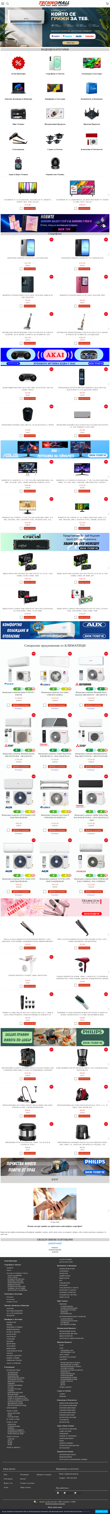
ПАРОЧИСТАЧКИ (13, 1417)
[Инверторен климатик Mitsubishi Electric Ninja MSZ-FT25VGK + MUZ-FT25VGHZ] (91, 732)
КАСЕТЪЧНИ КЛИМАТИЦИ (68, 1405)
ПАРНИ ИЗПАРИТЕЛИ (67, 1374)
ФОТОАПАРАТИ (64, 1448)
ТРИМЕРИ (11, 1428)
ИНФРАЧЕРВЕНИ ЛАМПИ (68, 1377)
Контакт (23, 1479)
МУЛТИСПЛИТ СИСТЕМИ (67, 1417)
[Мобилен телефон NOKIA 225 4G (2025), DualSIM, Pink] (82, 285)
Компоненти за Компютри (66, 1266)
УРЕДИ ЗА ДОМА (12, 1411)
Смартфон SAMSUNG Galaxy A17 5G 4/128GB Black (82, 258)
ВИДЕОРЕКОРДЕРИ (65, 1457)
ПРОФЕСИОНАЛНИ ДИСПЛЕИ (69, 1445)
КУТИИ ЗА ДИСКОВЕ (13, 1332)
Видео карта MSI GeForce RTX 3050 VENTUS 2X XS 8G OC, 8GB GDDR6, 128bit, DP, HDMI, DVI (82, 575)
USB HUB (10, 1353)
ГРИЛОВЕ (11, 1391)
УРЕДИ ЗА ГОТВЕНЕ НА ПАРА (17, 1398)
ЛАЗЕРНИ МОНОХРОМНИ (69, 1308)
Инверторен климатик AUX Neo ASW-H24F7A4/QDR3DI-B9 (55, 880)
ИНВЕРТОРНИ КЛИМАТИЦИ (68, 1403)
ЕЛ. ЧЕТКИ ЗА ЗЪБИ (13, 1419)
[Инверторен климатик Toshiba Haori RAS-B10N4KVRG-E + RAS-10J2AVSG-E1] (54, 732)
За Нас (6, 1487)
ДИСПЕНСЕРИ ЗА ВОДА (15, 1403)
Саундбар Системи (12, 1301)
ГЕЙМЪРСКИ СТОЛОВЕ (14, 1360)
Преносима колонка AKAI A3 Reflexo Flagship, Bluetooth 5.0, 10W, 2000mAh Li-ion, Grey (82, 426)
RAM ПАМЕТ (63, 1285)
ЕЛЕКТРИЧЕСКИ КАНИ (15, 1392)
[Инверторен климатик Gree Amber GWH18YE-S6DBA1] (54, 671)
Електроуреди (9, 1367)
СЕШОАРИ (11, 1439)
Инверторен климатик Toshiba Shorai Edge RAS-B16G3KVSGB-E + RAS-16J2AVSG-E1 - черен (91, 817)
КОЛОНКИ (10, 1341)
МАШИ (10, 1443)
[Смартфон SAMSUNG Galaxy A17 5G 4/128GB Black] (82, 247)
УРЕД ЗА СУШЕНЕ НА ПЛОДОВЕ (18, 1400)
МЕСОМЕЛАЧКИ (13, 1394)
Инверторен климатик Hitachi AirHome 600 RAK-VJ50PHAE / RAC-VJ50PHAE (91, 880)
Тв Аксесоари (11, 1299)
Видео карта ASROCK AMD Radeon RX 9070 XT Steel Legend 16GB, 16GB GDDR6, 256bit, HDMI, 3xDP (82, 610)
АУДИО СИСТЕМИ (65, 1431)
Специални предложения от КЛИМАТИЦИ (55, 645)
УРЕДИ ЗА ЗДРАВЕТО (13, 1447)
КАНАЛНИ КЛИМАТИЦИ (67, 1412)
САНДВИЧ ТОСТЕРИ (14, 1389)
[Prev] (4, 27)
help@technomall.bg (71, 1474)
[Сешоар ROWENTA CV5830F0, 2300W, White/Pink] (27, 965)
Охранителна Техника (65, 1451)
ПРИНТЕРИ (63, 1304)
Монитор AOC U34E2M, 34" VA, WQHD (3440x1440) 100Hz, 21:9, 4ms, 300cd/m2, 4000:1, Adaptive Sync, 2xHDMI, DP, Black (82, 518)
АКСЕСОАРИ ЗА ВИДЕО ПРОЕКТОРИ (71, 1338)
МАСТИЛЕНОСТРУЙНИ (68, 1310)
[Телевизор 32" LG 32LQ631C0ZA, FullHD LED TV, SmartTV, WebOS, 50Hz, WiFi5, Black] (27, 188)
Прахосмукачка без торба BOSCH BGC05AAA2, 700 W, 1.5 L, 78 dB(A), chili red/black (82, 1106)
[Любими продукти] (102, 3)
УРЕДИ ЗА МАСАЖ (66, 1381)
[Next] (106, 27)
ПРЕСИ (10, 1441)
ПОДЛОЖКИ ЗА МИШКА (15, 1327)
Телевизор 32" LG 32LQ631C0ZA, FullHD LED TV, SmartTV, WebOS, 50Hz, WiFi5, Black (28, 201)
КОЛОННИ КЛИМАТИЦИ (67, 1408)
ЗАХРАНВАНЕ (63, 1271)
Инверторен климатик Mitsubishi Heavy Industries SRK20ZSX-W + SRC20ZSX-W (91, 693)
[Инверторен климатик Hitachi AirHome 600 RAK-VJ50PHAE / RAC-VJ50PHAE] (91, 857)
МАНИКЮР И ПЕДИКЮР (16, 1430)
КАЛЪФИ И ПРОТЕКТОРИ (16, 1279)
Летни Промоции (10, 1261)
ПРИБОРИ (62, 1396)
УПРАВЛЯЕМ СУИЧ (66, 1350)
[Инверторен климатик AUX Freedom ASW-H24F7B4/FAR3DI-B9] (18, 793)
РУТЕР (61, 1345)
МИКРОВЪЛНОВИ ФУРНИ (16, 1378)
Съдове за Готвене (64, 1391)
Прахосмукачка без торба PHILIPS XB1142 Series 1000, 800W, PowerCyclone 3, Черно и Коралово (28, 1106)
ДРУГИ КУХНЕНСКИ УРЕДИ (17, 1405)
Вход (5, 1474)
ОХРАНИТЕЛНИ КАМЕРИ (67, 1454)
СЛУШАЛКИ (11, 1339)
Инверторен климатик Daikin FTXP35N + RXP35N (18, 693)
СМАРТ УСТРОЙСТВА (14, 1363)
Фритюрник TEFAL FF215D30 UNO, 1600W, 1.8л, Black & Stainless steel (27, 1143)
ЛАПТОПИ (10, 1308)
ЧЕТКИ (10, 1444)
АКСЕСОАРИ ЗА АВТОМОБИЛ (17, 1290)
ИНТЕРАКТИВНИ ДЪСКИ (67, 1331)
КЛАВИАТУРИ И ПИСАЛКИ (17, 1286)
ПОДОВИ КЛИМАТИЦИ (67, 1415)
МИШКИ (9, 1325)
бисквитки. (86, 1511)
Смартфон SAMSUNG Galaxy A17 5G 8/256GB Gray (27, 258)
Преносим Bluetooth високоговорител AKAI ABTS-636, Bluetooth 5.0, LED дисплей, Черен (82, 389)
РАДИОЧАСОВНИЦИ (66, 1443)
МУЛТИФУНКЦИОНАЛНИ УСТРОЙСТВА (72, 1316)
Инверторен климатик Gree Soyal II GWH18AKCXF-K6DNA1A (55, 816)
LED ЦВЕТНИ (64, 1322)
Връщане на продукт (44, 1474)
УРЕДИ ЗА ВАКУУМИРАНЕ (16, 1396)
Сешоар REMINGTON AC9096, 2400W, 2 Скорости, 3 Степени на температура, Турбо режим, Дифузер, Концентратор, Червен (82, 977)
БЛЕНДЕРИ (11, 1383)
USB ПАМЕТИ (11, 1336)
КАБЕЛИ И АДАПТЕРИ (14, 1355)
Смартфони (10, 1268)
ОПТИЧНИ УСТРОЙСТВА (67, 1292)
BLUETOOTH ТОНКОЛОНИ (68, 1429)
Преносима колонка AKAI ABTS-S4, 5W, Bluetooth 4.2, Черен (28, 425)
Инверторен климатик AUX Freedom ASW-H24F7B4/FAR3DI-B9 (19, 816)
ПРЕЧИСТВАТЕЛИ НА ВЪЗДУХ (70, 1363)
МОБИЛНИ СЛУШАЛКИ (15, 1281)
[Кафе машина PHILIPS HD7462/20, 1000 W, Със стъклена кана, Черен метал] (82, 1057)
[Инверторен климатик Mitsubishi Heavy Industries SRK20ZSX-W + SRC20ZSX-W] (91, 671)
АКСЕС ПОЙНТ (64, 1354)
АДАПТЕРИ (63, 1359)
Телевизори (10, 1297)
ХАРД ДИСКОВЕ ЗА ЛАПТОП (68, 1288)
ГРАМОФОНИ (63, 1433)
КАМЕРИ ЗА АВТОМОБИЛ (67, 1436)
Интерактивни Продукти (66, 1328)
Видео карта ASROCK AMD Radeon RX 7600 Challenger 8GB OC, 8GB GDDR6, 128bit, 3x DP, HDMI (28, 610)
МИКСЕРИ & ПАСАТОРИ (16, 1381)
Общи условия (25, 1487)
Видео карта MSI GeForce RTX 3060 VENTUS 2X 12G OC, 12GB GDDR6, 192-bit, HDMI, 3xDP (27, 575)
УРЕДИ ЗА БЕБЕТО (65, 1387)
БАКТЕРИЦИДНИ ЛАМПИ (68, 1379)
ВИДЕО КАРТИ (64, 1278)
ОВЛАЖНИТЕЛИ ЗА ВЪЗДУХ (69, 1364)
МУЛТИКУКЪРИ (13, 1372)
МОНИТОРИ (11, 1315)
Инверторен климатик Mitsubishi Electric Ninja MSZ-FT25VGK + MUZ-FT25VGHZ (91, 755)
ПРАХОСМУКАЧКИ (14, 1413)
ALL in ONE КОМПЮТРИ (14, 1313)
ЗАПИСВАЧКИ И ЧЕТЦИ (14, 1351)
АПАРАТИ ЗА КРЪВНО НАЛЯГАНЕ (71, 1370)
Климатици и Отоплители (66, 1400)
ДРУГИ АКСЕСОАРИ (66, 1262)
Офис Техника (62, 1301)
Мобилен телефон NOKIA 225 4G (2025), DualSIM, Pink (82, 295)
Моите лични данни (55, 1507)
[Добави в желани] (21, 208)
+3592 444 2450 (71, 1478)
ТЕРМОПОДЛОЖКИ (66, 1375)
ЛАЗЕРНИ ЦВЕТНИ (66, 1306)
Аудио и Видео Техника (65, 1426)
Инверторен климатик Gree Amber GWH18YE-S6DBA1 (55, 693)
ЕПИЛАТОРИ (12, 1424)
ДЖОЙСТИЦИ (11, 1344)
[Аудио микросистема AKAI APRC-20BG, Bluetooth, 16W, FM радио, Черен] (27, 377)
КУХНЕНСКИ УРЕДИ (13, 1370)
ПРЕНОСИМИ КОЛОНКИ (16, 1283)
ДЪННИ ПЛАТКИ (64, 1276)
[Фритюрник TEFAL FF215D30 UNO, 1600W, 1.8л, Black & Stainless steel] (27, 1132)
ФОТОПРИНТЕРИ (66, 1313)
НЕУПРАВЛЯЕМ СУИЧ (67, 1352)
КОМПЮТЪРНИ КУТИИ (67, 1269)
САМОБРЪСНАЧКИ (14, 1426)
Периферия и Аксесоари (13, 1319)
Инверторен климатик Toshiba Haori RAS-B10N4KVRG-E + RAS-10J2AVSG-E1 (55, 755)
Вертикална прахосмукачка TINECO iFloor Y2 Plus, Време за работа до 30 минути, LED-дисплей (82, 333)
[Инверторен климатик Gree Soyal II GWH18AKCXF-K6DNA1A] (54, 793)
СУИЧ (61, 1348)
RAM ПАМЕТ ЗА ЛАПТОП (67, 1290)
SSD (60, 1280)
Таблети (9, 1270)
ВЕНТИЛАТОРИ (64, 1422)
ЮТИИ (10, 1415)
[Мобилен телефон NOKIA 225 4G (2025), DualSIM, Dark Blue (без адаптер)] (27, 285)
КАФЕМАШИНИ (12, 1408)
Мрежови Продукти (64, 1342)
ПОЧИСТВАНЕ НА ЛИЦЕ (16, 1434)
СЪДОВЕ (62, 1394)
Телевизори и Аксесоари (13, 1294)
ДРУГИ (62, 1385)
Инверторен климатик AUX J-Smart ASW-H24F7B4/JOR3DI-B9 (18, 880)
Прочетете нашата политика (55, 1504)
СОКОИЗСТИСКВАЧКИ (15, 1385)
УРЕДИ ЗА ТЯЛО (12, 1422)
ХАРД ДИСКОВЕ (64, 1283)
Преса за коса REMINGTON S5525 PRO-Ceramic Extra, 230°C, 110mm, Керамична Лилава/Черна (82, 940)
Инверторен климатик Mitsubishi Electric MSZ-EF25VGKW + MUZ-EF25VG (19, 755)
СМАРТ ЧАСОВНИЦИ (15, 1275)
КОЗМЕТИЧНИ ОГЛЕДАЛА (16, 1432)
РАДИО (61, 1441)
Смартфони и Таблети (12, 1265)
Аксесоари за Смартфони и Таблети (17, 1273)
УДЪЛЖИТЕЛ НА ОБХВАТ (67, 1357)
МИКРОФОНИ (11, 1348)
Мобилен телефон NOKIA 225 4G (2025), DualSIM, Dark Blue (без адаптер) (28, 296)
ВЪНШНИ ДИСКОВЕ (13, 1329)
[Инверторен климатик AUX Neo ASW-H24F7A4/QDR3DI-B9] (54, 857)
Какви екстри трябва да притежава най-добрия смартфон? (55, 1226)
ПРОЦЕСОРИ (63, 1273)
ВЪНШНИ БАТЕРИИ (14, 1285)
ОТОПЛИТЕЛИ (64, 1420)
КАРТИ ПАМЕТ (11, 1334)
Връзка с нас (8, 1483)
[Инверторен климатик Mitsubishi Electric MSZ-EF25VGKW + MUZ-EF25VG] (18, 732)
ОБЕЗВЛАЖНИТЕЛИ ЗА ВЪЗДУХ (70, 1366)
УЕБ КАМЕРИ (11, 1346)
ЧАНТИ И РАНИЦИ (65, 1259)
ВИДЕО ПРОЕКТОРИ (66, 1336)
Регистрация (8, 1479)
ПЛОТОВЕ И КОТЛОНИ (15, 1402)
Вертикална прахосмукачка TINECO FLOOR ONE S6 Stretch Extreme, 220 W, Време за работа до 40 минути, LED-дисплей (27, 334)
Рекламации (24, 1474)
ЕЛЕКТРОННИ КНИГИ (66, 1438)
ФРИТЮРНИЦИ (13, 1374)
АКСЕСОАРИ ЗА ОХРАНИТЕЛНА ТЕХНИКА (73, 1459)
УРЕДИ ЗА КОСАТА (13, 1436)
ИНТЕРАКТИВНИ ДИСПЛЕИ (68, 1333)
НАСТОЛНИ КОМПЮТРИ (15, 1311)
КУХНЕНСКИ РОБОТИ (15, 1380)
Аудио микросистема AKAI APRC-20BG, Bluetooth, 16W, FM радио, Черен (27, 389)
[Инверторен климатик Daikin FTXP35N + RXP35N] (18, 671)
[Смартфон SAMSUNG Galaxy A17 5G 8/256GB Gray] (27, 247)
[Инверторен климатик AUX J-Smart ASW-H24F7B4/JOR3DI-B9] (18, 857)
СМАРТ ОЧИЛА (13, 1277)
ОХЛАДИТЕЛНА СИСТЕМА (68, 1295)
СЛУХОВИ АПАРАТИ (67, 1368)
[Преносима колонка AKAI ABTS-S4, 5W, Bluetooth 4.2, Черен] (27, 414)
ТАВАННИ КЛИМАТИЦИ (67, 1410)
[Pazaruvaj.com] (55, 1244)
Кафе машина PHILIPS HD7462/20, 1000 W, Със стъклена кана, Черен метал (82, 1069)
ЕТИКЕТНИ (64, 1312)
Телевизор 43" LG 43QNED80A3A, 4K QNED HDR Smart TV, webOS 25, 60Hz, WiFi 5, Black (82, 201)
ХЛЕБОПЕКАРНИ (13, 1376)
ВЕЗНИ (62, 1383)
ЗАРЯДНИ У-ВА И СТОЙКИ (16, 1288)
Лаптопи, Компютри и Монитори (16, 1305)
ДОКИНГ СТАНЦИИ (13, 1358)
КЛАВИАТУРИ (11, 1322)
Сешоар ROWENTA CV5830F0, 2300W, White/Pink (27, 975)
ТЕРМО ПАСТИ (64, 1297)
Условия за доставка (27, 1483)
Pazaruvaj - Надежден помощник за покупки (55, 1249)
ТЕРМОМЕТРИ (65, 1372)
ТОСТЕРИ (11, 1387)
